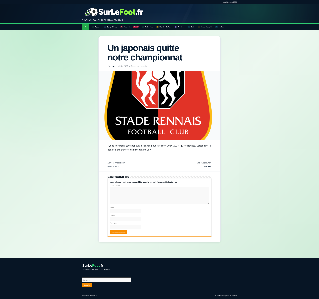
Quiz (192, 27)
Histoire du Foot (165, 27)
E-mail (112, 215)
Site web (113, 223)
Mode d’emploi (206, 27)
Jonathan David (116, 164)
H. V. (113, 66)
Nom (112, 207)
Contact (221, 27)
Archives (181, 27)
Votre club (149, 27)
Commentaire (116, 185)
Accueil (97, 27)
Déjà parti (204, 164)
